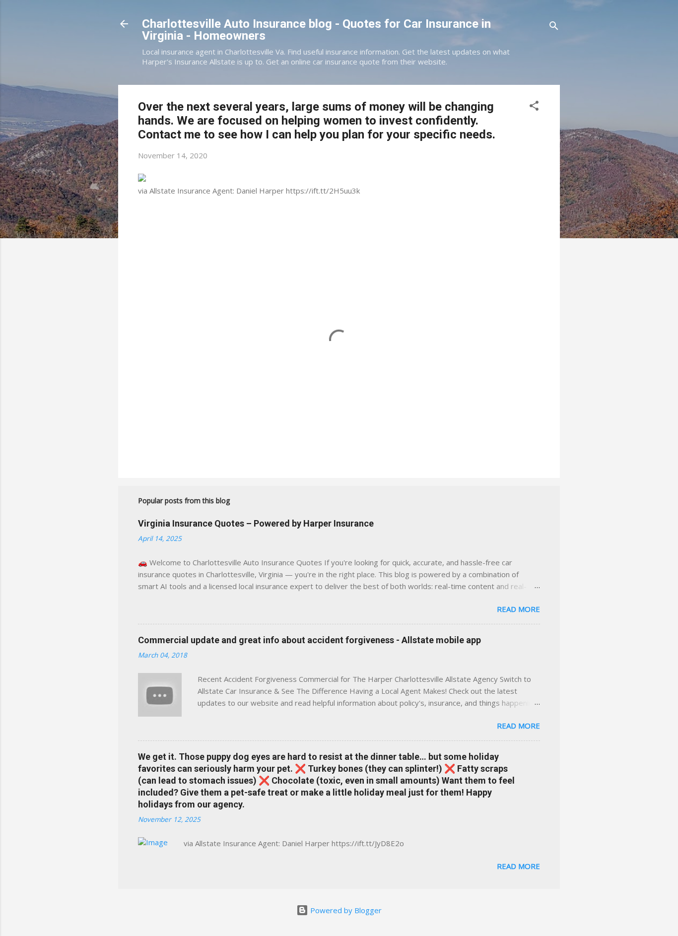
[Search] (554, 27)
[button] (534, 107)
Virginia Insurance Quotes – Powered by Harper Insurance (256, 523)
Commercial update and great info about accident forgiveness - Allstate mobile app (309, 640)
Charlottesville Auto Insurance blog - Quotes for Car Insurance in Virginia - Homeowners (316, 30)
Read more (518, 609)
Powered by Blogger (345, 910)
